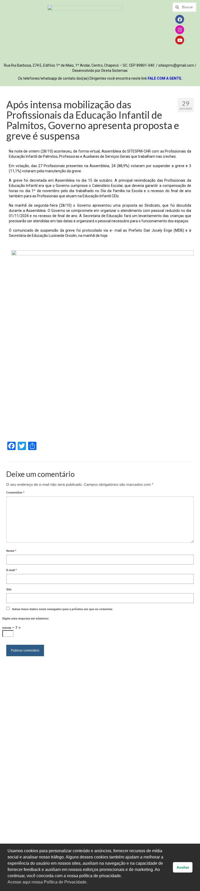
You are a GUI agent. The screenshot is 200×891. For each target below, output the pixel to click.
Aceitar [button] (183, 867)
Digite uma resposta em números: (25, 618)
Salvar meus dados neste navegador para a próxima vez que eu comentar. (62, 609)
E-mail (11, 570)
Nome (11, 550)
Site (8, 589)
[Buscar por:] (184, 7)
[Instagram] (179, 29)
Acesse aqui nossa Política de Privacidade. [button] (48, 882)
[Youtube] (179, 40)
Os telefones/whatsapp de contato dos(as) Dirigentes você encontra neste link (100, 78)
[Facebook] (179, 19)
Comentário (15, 492)
